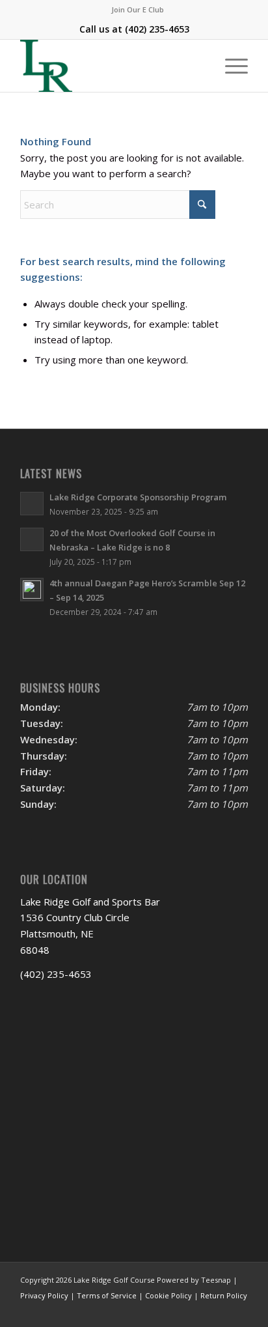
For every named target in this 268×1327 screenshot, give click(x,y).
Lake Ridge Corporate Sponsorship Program (138, 497)
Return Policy (223, 1295)
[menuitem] (137, 10)
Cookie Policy (168, 1295)
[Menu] (230, 66)
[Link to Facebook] (179, 1310)
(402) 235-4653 (157, 29)
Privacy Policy (44, 1295)
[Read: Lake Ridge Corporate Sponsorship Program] (32, 503)
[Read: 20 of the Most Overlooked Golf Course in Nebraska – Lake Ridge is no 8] (32, 539)
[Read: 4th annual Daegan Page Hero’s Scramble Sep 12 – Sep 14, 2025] (32, 589)
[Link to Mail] (218, 1310)
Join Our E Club (137, 9)
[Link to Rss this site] (238, 1310)
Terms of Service (107, 1295)
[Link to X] (199, 1310)
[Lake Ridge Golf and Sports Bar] (111, 66)
